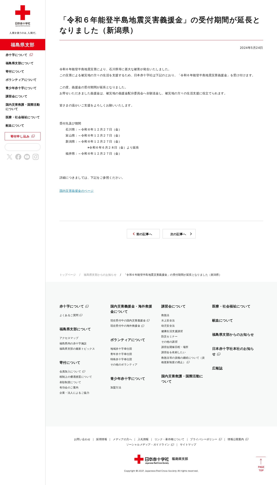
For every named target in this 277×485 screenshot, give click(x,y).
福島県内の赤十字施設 (73, 343)
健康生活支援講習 (172, 331)
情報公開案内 (236, 439)
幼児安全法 (168, 325)
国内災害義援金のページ (77, 191)
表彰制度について (70, 382)
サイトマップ (188, 444)
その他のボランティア (124, 364)
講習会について (16, 96)
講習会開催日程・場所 (174, 346)
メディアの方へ (122, 439)
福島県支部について (20, 63)
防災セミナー (169, 336)
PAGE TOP (261, 464)
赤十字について (16, 55)
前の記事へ (144, 234)
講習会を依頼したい (173, 352)
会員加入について (70, 371)
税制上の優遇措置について (76, 376)
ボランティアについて (21, 80)
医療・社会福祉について (23, 117)
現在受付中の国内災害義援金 (128, 320)
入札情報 (143, 439)
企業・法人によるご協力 (75, 392)
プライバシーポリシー (203, 439)
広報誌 (217, 368)
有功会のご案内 (69, 387)
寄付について (15, 71)
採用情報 (101, 439)
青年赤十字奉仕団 (121, 353)
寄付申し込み (20, 136)
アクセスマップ (69, 337)
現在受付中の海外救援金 (125, 325)
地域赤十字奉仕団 (121, 348)
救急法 (165, 315)
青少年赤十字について (21, 88)
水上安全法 (168, 320)
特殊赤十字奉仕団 (121, 359)
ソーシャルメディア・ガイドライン (148, 444)
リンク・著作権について (169, 439)
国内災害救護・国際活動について (23, 107)
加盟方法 (115, 387)
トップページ (68, 274)
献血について (15, 125)
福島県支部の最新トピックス (77, 348)
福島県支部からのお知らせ (100, 274)
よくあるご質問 (69, 315)
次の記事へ (178, 234)
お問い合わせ (82, 439)
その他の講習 (169, 341)
